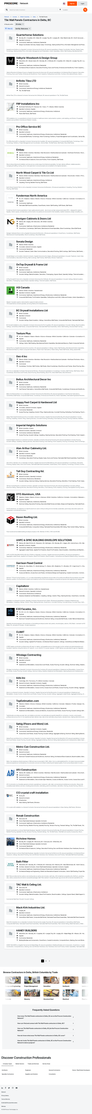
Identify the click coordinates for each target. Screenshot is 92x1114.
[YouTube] (16, 1088)
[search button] (85, 10)
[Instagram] (12, 1088)
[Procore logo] (11, 4)
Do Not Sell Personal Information (9, 1102)
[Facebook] (5, 1088)
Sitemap (3, 1106)
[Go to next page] (49, 961)
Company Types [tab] (7, 1063)
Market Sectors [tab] (20, 1063)
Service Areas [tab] (46, 1063)
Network (24, 3)
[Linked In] (2, 1088)
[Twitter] (9, 1088)
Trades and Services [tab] (33, 1063)
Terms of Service (5, 1099)
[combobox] (72, 9)
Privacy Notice (5, 1095)
